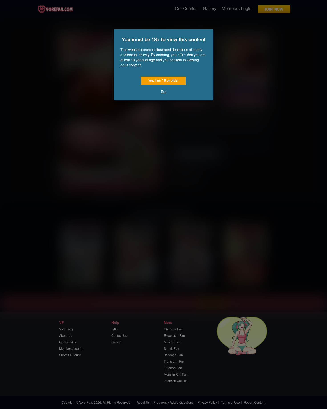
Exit (163, 91)
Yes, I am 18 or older (163, 80)
